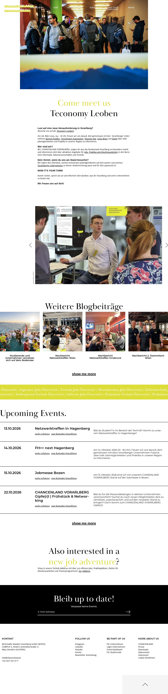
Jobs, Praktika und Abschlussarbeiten (101, 152)
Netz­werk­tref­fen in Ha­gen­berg (62, 429)
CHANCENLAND (145, 644)
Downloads (143, 649)
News (131, 8)
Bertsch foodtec (53, 139)
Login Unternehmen (116, 647)
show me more (84, 374)
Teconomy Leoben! (65, 131)
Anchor (78, 652)
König (114, 139)
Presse (141, 647)
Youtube (79, 649)
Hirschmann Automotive (72, 139)
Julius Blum (102, 139)
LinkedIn (79, 647)
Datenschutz (143, 652)
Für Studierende (114, 652)
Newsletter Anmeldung (85, 655)
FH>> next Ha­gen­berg (54, 448)
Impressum (143, 655)
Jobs (55, 8)
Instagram (79, 644)
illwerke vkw (90, 139)
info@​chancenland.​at (11, 658)
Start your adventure (112, 9)
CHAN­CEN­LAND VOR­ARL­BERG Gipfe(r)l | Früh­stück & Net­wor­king (62, 497)
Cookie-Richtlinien (146, 658)
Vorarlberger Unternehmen (50, 165)
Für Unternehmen (115, 644)
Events (93, 8)
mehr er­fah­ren (42, 433)
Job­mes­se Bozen (50, 473)
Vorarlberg (37, 8)
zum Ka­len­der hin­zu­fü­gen (64, 433)
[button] (30, 245)
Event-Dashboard (114, 649)
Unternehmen (74, 8)
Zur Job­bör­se (84, 571)
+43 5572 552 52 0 (10, 660)
